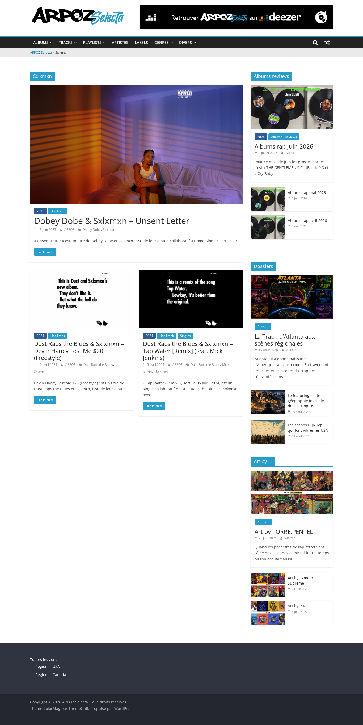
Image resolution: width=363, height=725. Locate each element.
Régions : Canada (50, 674)
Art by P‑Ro (297, 605)
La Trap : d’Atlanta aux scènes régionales (285, 339)
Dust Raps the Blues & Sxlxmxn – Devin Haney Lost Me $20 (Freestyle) (79, 351)
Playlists (92, 42)
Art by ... (263, 522)
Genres (161, 42)
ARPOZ (69, 229)
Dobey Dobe (91, 229)
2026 (261, 137)
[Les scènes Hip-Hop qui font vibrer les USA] (268, 422)
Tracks (66, 42)
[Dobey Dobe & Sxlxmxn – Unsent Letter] (136, 88)
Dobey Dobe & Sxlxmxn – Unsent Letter (111, 220)
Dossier (263, 326)
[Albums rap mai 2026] (268, 190)
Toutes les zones (45, 659)
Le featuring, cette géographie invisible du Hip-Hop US (306, 400)
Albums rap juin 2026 (284, 146)
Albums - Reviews (284, 137)
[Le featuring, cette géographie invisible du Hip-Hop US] (268, 393)
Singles (185, 335)
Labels (141, 42)
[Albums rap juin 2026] (292, 88)
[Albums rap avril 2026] (268, 218)
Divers (185, 42)
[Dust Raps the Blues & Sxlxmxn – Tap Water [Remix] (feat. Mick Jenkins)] (191, 273)
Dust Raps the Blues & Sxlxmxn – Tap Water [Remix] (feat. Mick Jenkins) (188, 351)
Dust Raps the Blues (98, 364)
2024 (40, 335)
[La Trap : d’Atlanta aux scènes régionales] (292, 277)
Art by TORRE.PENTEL (284, 531)
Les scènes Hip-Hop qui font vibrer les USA (308, 427)
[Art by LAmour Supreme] (268, 575)
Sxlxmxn (109, 229)
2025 (40, 211)
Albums (40, 42)
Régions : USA (47, 666)
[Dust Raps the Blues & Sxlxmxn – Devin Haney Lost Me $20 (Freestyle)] (82, 273)
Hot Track (57, 211)
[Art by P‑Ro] (268, 603)
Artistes (120, 42)
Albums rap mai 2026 (307, 192)
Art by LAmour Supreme (300, 580)
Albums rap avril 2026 (307, 220)
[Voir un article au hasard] (327, 42)
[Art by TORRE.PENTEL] (292, 473)
